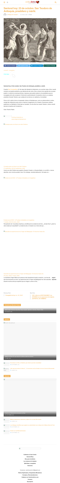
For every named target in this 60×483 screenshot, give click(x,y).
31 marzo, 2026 (14, 421)
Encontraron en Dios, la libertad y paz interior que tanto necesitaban (25, 362)
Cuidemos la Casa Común (30, 454)
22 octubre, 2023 (23, 14)
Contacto (30, 479)
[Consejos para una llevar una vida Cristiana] (30, 144)
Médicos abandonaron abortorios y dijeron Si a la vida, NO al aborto (25, 419)
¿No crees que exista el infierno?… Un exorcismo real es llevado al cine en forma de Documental (32, 368)
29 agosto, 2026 (8, 311)
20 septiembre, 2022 (15, 364)
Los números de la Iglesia (30, 461)
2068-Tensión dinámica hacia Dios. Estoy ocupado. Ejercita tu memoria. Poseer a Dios (24, 309)
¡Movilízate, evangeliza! (30, 463)
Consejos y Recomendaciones (30, 475)
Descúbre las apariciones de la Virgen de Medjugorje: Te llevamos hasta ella (23, 274)
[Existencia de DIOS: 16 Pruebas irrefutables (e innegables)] (30, 198)
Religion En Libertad (13, 14)
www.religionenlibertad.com (19, 119)
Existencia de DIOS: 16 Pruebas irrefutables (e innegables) (19, 220)
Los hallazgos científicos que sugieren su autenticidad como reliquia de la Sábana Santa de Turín (32, 425)
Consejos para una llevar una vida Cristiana (15, 166)
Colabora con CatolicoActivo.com (30, 477)
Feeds (30, 14)
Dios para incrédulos (30, 459)
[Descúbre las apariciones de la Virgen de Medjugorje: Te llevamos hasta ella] (30, 252)
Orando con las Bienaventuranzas (18, 430)
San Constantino (12, 89)
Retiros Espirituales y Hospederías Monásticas (30, 472)
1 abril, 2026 (8, 358)
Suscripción (30, 481)
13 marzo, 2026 (14, 370)
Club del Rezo (30, 456)
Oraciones (30, 465)
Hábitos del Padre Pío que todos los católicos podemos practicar (19, 356)
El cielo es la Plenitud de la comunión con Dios (15, 413)
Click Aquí (6, 74)
